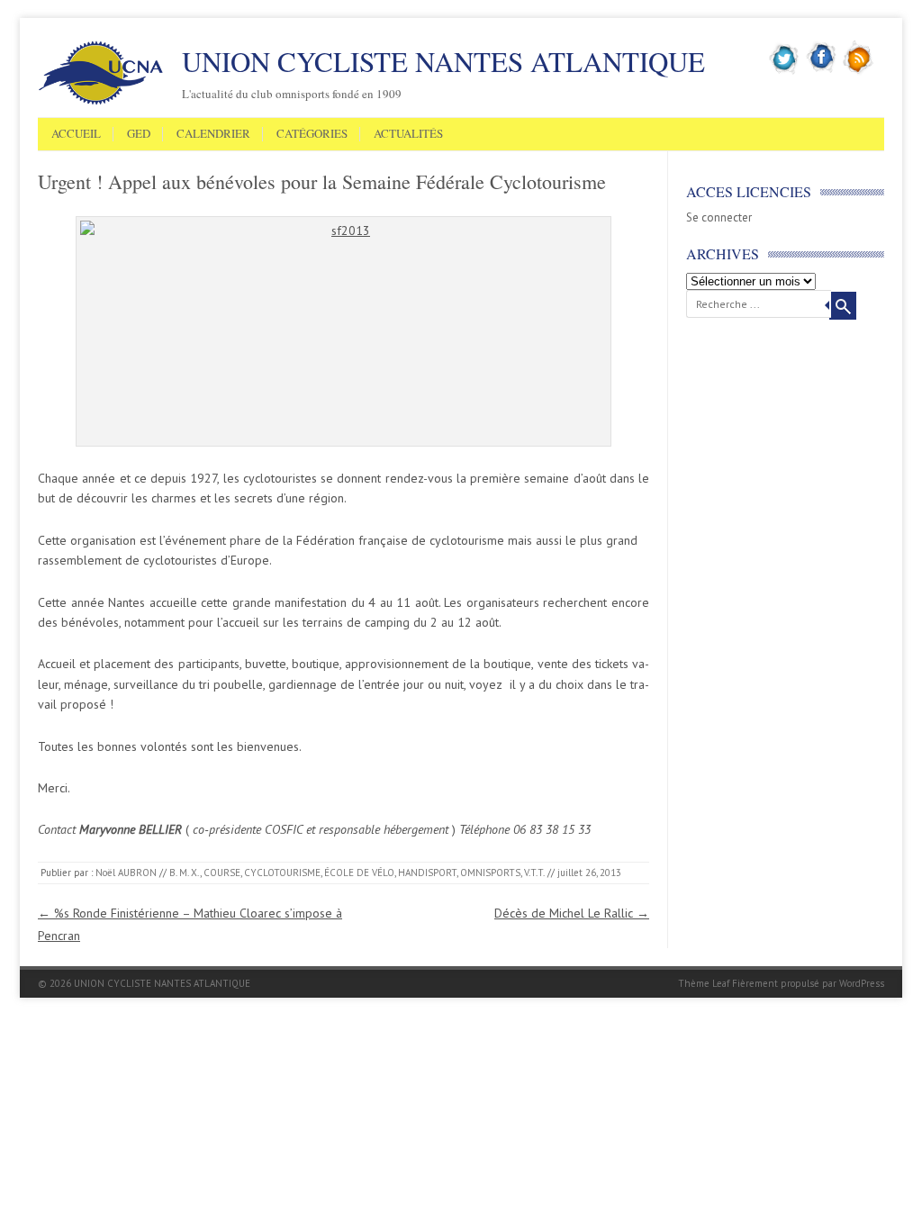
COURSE (221, 872)
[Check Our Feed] (858, 71)
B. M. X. (184, 872)
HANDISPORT (427, 872)
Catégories (312, 134)
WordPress (861, 983)
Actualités (408, 134)
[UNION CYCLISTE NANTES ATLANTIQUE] (101, 102)
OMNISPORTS (490, 872)
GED (138, 134)
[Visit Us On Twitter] (784, 71)
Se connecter (719, 217)
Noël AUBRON (126, 872)
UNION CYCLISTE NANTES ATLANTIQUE (443, 61)
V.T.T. (534, 872)
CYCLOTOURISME (282, 872)
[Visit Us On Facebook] (821, 71)
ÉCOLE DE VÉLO (359, 872)
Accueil (76, 134)
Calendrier (213, 134)
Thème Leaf (703, 983)
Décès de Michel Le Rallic (571, 913)
